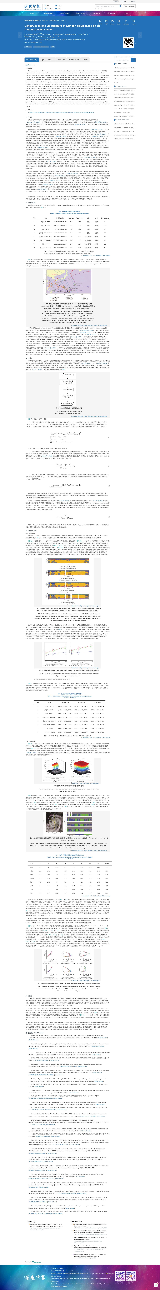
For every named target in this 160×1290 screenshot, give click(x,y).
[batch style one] (156, 1285)
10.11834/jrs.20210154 (35, 42)
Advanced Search (129, 6)
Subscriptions (111, 13)
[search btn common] (120, 6)
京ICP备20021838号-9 (98, 1273)
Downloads (96, 13)
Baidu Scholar (33, 1040)
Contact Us (127, 13)
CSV (91, 255)
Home (32, 13)
